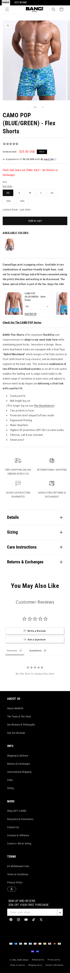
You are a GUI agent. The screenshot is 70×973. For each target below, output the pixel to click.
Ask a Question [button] (37, 639)
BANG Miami (23, 960)
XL (54, 193)
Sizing (10, 788)
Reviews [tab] (12, 650)
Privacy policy (54, 960)
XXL (10, 201)
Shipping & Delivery (17, 755)
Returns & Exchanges (18, 763)
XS (8, 192)
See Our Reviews (16, 732)
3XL (24, 201)
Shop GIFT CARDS (16, 810)
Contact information (54, 965)
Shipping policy (35, 965)
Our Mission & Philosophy (21, 724)
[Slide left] (27, 107)
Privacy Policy (14, 882)
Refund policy (38, 960)
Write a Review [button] (36, 630)
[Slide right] (43, 107)
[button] (7, 9)
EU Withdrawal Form (18, 866)
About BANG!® (15, 708)
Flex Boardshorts (44, 405)
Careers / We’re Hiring (19, 843)
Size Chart (7, 186)
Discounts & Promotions (20, 819)
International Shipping (19, 771)
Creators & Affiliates (18, 835)
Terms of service (17, 965)
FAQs (10, 780)
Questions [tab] (35, 650)
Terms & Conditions (17, 874)
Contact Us (13, 827)
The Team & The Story (19, 716)
